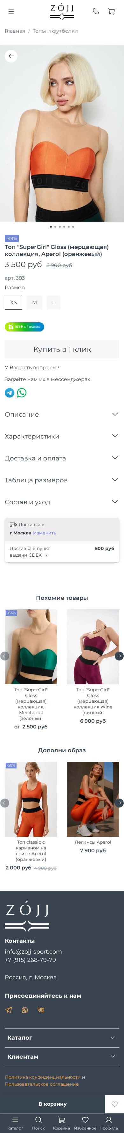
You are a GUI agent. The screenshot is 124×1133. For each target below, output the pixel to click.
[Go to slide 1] (51, 227)
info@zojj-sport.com (33, 951)
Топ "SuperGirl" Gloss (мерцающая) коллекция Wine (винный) (93, 701)
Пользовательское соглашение (42, 1084)
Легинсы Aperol (93, 842)
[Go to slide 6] (73, 227)
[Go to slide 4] (64, 227)
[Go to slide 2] (55, 227)
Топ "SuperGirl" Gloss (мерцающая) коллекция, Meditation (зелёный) (31, 704)
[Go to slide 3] (60, 227)
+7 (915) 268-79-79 (30, 959)
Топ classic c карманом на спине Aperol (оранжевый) (31, 850)
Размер (15, 288)
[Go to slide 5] (69, 227)
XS (13, 302)
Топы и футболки (55, 31)
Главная (15, 31)
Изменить (44, 533)
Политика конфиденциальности (43, 1077)
